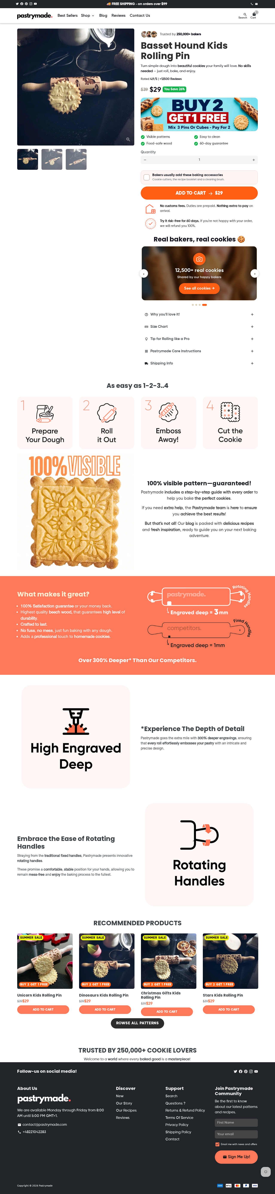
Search (171, 1096)
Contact (172, 1139)
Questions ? (175, 1103)
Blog (103, 16)
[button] (199, 177)
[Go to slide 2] (196, 305)
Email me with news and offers (239, 1144)
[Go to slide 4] (204, 305)
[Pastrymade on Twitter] (17, 4)
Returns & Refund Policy (185, 1110)
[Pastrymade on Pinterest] (26, 4)
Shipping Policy (178, 1132)
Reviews (118, 16)
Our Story (124, 1103)
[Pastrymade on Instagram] (30, 4)
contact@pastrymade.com (42, 1125)
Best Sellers (68, 16)
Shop (88, 16)
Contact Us (140, 16)
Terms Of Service (179, 1118)
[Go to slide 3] (200, 305)
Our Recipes (126, 1110)
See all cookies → (199, 288)
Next (128, 87)
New (120, 1096)
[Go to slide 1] (193, 305)
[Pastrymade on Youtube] (35, 4)
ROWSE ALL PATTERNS (137, 1023)
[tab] (199, 314)
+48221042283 (32, 1132)
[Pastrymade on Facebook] (21, 4)
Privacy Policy (176, 1125)
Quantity (148, 152)
